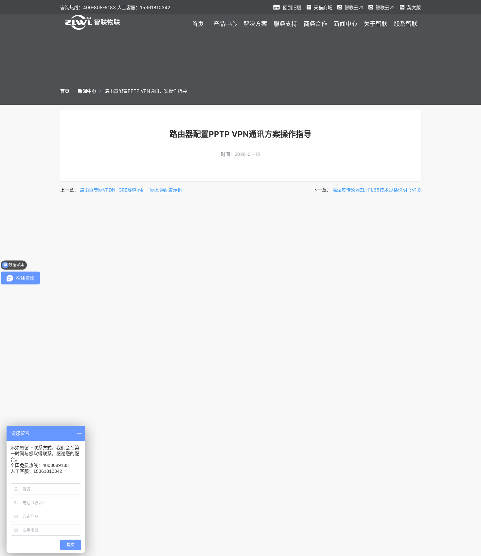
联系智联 (406, 23)
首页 (198, 23)
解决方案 (255, 23)
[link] (64, 91)
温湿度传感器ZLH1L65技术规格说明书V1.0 (376, 190)
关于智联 (375, 23)
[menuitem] (197, 23)
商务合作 (315, 23)
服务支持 (285, 23)
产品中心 (225, 23)
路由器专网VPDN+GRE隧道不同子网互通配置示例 (131, 190)
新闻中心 (345, 23)
